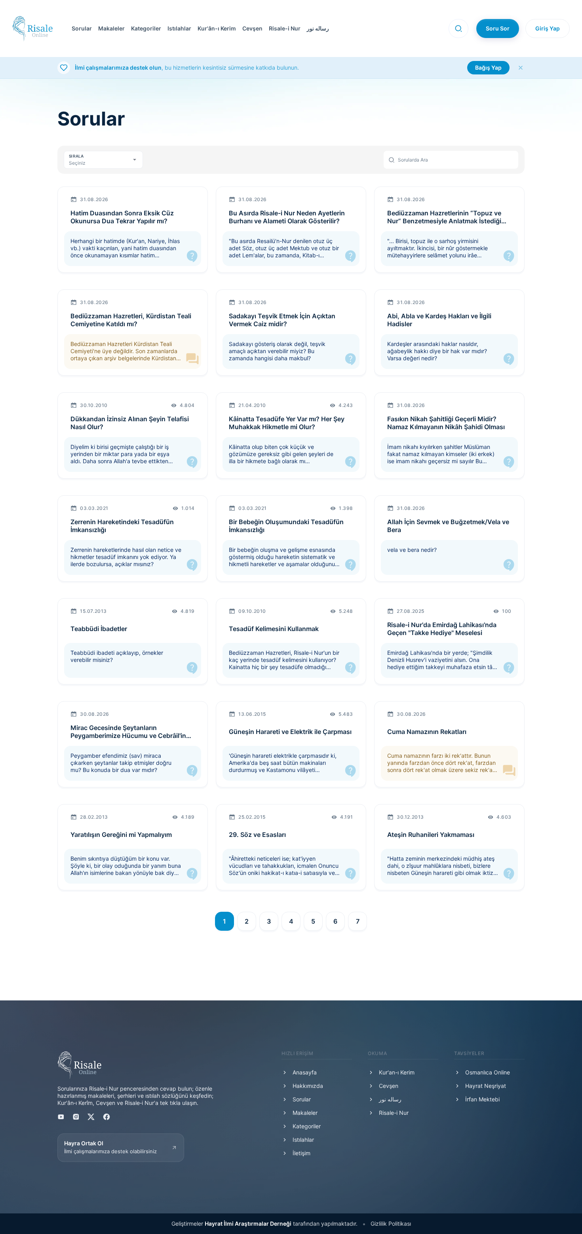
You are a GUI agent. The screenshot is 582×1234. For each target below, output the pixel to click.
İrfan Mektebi (482, 1099)
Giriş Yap (547, 28)
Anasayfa (305, 1072)
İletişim (301, 1153)
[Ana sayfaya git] (32, 28)
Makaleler (111, 28)
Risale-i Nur (285, 28)
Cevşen (252, 28)
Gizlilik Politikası (391, 1223)
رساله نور (318, 28)
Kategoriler (146, 28)
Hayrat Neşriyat (485, 1085)
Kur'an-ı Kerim (397, 1072)
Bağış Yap (488, 67)
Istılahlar (179, 28)
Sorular (82, 28)
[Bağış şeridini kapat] (520, 67)
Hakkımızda (308, 1085)
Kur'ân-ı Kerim (217, 28)
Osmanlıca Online (487, 1072)
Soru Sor (498, 28)
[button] (250, 28)
